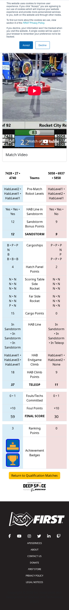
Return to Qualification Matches (34, 475)
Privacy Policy (33, 22)
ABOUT (35, 549)
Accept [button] (26, 45)
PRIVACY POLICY (34, 575)
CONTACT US (34, 556)
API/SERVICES (34, 543)
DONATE (34, 562)
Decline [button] (43, 45)
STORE (34, 569)
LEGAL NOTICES (34, 582)
